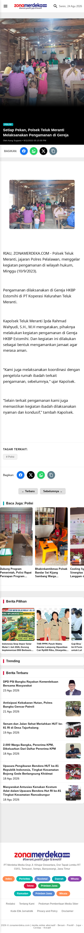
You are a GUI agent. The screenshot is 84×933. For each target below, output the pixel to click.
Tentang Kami (26, 903)
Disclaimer (67, 911)
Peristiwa (24, 878)
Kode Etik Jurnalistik (22, 911)
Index (9, 878)
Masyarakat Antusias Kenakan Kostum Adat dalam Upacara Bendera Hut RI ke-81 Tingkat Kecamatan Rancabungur (32, 790)
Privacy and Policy (47, 911)
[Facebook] (24, 151)
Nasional (42, 878)
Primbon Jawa (49, 885)
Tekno (30, 885)
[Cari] (54, 6)
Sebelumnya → (52, 491)
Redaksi (10, 903)
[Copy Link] (53, 151)
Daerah (59, 878)
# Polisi (10, 456)
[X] (43, 151)
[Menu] (6, 6)
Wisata (75, 878)
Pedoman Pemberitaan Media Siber (58, 903)
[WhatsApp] (34, 151)
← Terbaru (28, 491)
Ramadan (22, 893)
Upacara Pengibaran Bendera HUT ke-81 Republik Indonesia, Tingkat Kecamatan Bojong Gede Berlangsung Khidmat (31, 769)
